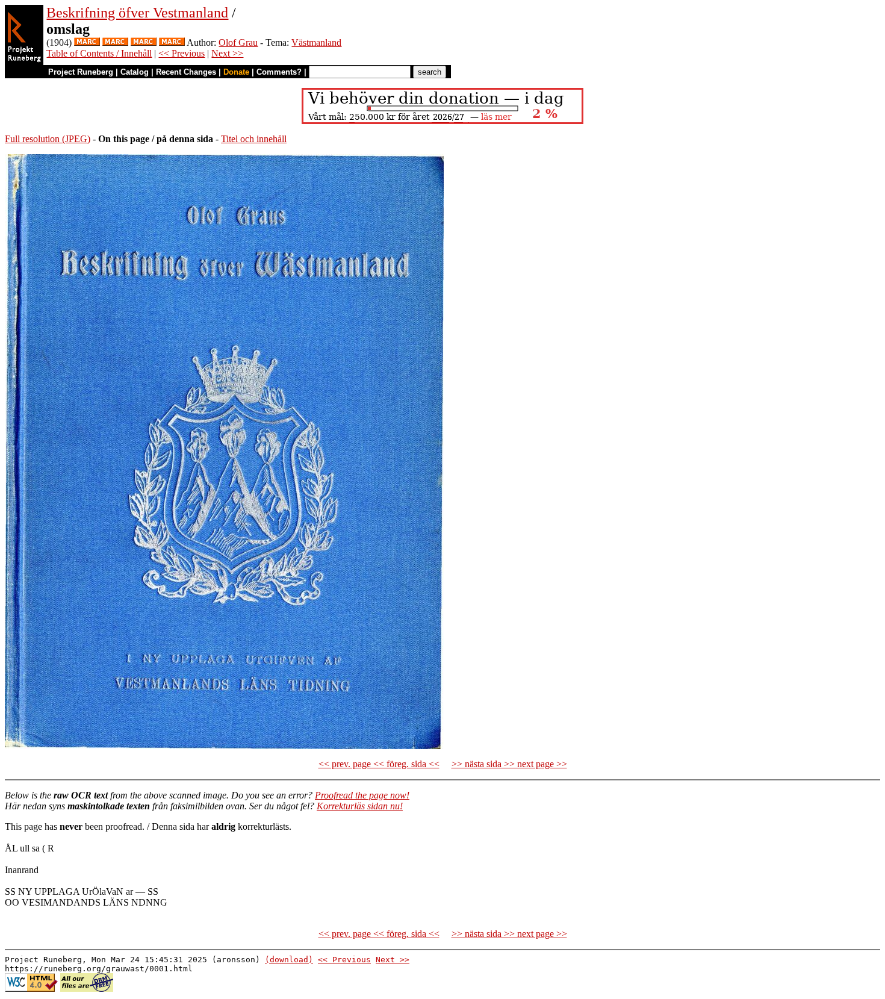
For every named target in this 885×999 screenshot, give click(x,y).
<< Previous (181, 53)
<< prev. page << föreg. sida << (378, 764)
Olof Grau (238, 42)
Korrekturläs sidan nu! (360, 806)
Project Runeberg (80, 71)
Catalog (134, 71)
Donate (236, 71)
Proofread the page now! (362, 795)
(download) (289, 959)
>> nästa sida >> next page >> (509, 764)
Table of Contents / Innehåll (99, 53)
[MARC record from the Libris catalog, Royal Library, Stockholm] (87, 42)
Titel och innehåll (254, 139)
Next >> (227, 53)
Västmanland (316, 42)
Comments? (279, 71)
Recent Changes (186, 71)
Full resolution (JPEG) (47, 139)
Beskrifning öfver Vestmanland (137, 12)
